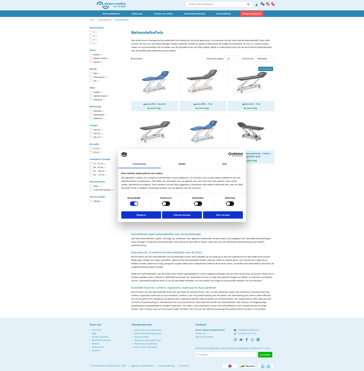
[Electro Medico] (111, 5)
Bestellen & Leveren (101, 340)
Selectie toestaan (182, 215)
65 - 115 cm (100, 174)
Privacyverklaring (166, 365)
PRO (96, 73)
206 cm (98, 137)
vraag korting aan (251, 13)
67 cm (97, 148)
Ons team (96, 330)
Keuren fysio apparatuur (146, 343)
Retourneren (98, 347)
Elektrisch (99, 118)
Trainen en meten (163, 13)
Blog (94, 333)
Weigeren (141, 215)
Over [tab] (224, 164)
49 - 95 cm (99, 167)
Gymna (98, 62)
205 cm (98, 133)
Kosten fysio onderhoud (145, 347)
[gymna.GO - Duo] (154, 139)
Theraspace (100, 77)
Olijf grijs (99, 99)
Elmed (97, 54)
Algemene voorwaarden (142, 365)
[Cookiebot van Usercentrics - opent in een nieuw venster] (230, 154)
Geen (97, 186)
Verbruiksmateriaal (194, 13)
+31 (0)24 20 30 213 (247, 333)
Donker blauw (101, 95)
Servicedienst (223, 13)
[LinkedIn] (259, 341)
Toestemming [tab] (139, 164)
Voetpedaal (100, 114)
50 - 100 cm (100, 171)
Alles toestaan (223, 215)
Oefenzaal (136, 13)
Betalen (95, 343)
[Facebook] (248, 341)
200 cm (98, 129)
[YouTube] (242, 341)
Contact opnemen (100, 336)
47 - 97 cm (99, 163)
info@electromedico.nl (248, 330)
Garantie (96, 350)
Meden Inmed (101, 58)
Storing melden (141, 336)
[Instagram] (237, 341)
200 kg (97, 201)
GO (96, 80)
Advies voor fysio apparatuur (148, 330)
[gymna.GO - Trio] (251, 88)
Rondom (98, 111)
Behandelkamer (111, 13)
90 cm (97, 152)
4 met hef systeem (103, 189)
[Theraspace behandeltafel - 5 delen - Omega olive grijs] (251, 139)
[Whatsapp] (254, 341)
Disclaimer (184, 365)
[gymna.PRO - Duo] (203, 139)
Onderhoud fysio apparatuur (148, 333)
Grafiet (98, 92)
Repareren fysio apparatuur (147, 340)
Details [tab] (182, 164)
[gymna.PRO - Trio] (203, 88)
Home (92, 20)
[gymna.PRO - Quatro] (154, 88)
